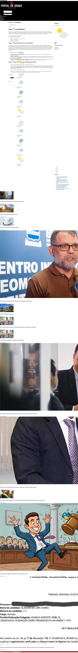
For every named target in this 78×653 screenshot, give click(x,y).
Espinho (1, 17)
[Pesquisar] (12, 11)
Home (1, 15)
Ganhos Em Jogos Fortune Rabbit (14, 36)
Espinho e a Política (3, 16)
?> (7, 199)
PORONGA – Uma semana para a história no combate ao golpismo (62, 189)
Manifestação (2, 19)
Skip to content (2, 0)
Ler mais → (4, 203)
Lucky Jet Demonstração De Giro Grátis (15, 35)
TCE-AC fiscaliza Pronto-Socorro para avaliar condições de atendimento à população (62, 177)
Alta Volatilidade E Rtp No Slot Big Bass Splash (16, 52)
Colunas (1, 20)
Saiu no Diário (2, 18)
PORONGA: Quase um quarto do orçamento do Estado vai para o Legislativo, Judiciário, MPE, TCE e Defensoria (62, 180)
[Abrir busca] (0, 10)
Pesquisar (1, 11)
